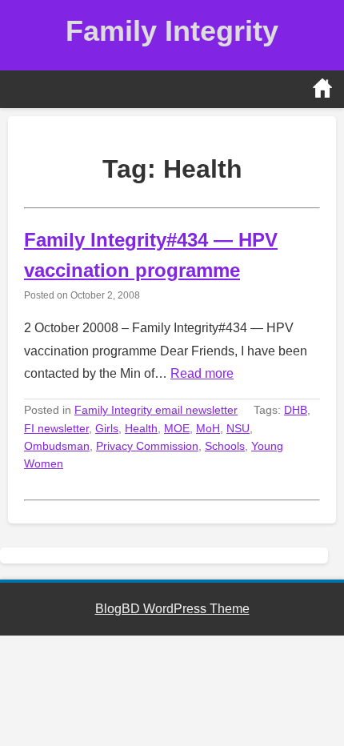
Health (141, 428)
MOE (177, 428)
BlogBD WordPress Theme (172, 609)
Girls (106, 428)
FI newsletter (56, 428)
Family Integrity (172, 30)
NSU (238, 428)
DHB (295, 409)
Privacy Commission (147, 445)
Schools (225, 445)
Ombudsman (57, 445)
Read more (202, 373)
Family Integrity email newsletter (156, 409)
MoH (208, 428)
